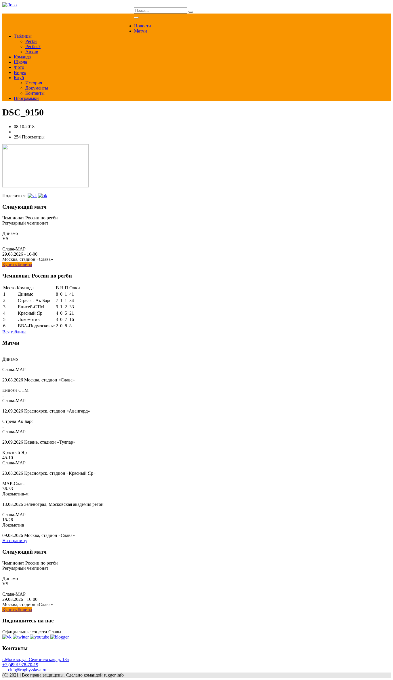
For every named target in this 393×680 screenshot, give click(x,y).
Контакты (35, 93)
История (33, 82)
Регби (31, 41)
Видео (20, 72)
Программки (26, 98)
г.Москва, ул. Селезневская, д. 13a (35, 659)
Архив (31, 51)
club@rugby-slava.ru (27, 669)
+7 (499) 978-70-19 (20, 664)
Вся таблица (14, 331)
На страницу (14, 540)
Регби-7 (33, 46)
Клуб (19, 77)
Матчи (140, 31)
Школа (20, 62)
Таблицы (23, 36)
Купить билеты (17, 264)
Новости (142, 25)
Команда (22, 56)
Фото (19, 67)
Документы (36, 88)
